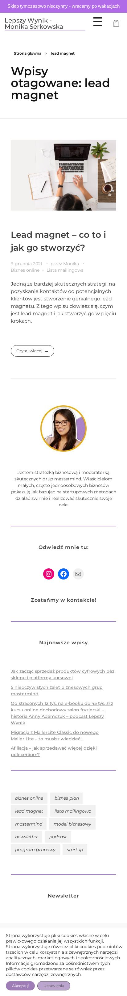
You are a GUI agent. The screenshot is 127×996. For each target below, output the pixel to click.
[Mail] (78, 574)
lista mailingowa (73, 811)
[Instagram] (48, 574)
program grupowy (35, 849)
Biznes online (25, 270)
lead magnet (29, 811)
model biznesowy (72, 824)
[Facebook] (63, 574)
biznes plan (67, 798)
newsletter (26, 836)
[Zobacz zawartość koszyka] (116, 24)
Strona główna (27, 53)
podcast (58, 836)
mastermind (28, 824)
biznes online (29, 798)
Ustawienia (53, 985)
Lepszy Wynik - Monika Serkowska (34, 23)
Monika (71, 263)
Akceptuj (20, 985)
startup (75, 849)
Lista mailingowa (65, 270)
